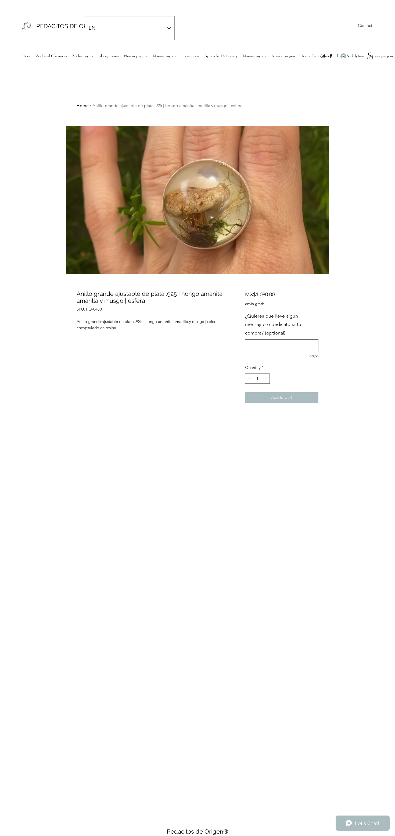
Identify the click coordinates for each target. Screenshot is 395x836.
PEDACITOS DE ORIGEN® (71, 26)
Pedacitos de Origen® (197, 831)
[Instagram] (322, 56)
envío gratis (254, 303)
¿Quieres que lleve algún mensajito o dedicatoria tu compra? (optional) (273, 324)
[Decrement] (249, 379)
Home (83, 105)
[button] (370, 55)
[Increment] (265, 379)
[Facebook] (330, 56)
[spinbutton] (257, 379)
